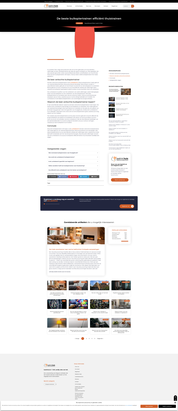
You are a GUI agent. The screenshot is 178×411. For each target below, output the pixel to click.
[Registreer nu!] (132, 206)
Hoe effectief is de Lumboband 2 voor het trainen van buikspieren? (73, 170)
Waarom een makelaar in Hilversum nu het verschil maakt (119, 125)
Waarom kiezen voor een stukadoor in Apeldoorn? (118, 129)
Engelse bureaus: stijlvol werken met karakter (77, 1)
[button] (175, 402)
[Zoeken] (132, 6)
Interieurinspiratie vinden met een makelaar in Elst (122, 98)
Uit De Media (79, 6)
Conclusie (112, 78)
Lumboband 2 (74, 82)
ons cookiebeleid (129, 405)
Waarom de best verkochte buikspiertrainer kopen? (120, 75)
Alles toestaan (149, 406)
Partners (69, 6)
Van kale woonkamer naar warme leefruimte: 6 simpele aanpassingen (114, 90)
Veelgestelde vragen (115, 80)
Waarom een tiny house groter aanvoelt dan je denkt (119, 141)
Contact (106, 6)
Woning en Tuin (116, 232)
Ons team (97, 6)
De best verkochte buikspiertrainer (119, 73)
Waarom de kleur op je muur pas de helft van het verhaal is (120, 137)
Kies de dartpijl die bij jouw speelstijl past (99, 1)
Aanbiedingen (115, 234)
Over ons (88, 6)
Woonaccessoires (116, 238)
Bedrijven (114, 235)
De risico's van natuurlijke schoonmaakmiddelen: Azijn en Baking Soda (119, 144)
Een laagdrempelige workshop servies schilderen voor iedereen (118, 133)
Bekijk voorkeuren (167, 406)
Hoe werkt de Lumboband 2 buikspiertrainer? (73, 157)
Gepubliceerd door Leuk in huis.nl (60, 271)
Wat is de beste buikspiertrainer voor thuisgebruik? (73, 152)
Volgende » (100, 338)
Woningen (114, 237)
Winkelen (79, 23)
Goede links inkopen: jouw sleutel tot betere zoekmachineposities (80, 388)
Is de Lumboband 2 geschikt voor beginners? (73, 161)
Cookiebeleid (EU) (79, 376)
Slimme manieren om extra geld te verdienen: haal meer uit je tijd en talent (79, 396)
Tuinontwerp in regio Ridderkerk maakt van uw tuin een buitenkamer (119, 148)
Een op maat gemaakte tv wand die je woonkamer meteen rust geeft (127, 1)
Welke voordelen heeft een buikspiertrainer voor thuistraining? (73, 165)
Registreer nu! (125, 206)
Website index (78, 374)
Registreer (115, 6)
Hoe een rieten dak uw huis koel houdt (122, 104)
